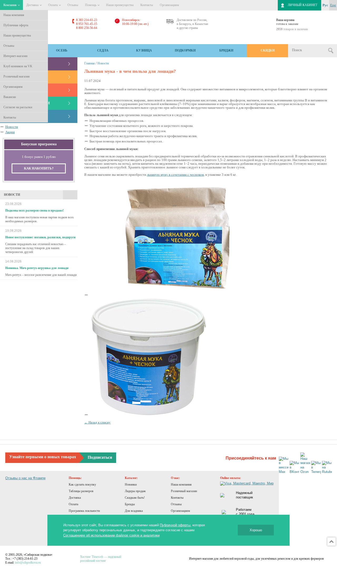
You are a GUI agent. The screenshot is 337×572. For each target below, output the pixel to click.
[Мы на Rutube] (327, 467)
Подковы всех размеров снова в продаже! (34, 210)
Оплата (53, 5)
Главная (89, 63)
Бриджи (226, 50)
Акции (10, 132)
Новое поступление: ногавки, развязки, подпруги (40, 237)
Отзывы (8, 46)
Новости (103, 63)
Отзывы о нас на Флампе (25, 478)
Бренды (130, 504)
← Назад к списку (97, 422)
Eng (333, 5)
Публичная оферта (15, 25)
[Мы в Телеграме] (316, 467)
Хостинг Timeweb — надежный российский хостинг (100, 559)
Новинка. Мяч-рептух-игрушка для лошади (36, 268)
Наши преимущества (17, 35)
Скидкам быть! (135, 497)
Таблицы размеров (81, 491)
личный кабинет (302, 5)
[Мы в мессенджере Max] (284, 466)
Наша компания (13, 15)
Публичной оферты (175, 525)
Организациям (13, 87)
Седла (102, 50)
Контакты (9, 117)
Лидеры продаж (135, 491)
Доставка (32, 5)
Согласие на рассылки (17, 107)
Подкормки (185, 50)
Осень (61, 50)
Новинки (131, 484)
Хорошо (256, 530)
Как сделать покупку (82, 484)
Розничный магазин (16, 76)
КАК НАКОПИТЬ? (39, 168)
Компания (10, 5)
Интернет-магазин (15, 56)
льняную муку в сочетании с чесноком (175, 175)
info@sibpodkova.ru (28, 562)
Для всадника (134, 511)
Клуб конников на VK (17, 66)
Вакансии (9, 97)
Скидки (268, 50)
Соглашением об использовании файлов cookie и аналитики (111, 535)
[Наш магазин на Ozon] (305, 463)
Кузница (144, 50)
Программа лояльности (84, 511)
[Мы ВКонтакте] (294, 467)
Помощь (91, 5)
